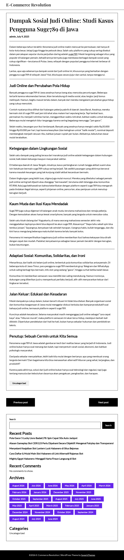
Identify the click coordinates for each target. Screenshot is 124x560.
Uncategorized (19, 383)
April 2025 (34, 505)
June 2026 (53, 485)
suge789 (73, 54)
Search (12, 419)
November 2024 (42, 512)
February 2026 (19, 492)
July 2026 (36, 485)
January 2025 (92, 505)
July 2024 (36, 519)
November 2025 (83, 492)
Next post (103, 402)
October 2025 (19, 499)
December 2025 (61, 492)
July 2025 (79, 499)
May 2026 (69, 485)
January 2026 (40, 492)
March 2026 (104, 485)
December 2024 (20, 512)
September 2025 (40, 499)
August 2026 (18, 485)
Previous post (20, 402)
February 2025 (72, 505)
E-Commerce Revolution (28, 4)
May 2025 (17, 505)
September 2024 (85, 512)
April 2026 (87, 485)
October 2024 (63, 512)
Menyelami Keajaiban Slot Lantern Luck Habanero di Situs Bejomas (44, 448)
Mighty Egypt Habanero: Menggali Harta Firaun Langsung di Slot (42, 458)
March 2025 (52, 505)
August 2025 (61, 499)
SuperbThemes (88, 555)
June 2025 (96, 499)
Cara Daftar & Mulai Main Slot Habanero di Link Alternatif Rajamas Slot (46, 453)
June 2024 (53, 519)
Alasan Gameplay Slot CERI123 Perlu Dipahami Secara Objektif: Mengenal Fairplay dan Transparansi (61, 443)
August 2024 (18, 519)
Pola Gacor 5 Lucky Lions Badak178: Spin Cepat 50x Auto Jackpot (43, 438)
